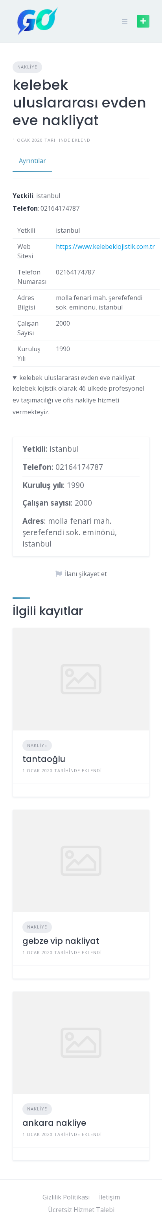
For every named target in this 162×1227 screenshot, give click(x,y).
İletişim (109, 1197)
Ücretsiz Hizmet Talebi (81, 1209)
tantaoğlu (43, 759)
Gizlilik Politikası (66, 1197)
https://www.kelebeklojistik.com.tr (105, 246)
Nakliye (27, 67)
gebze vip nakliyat (60, 941)
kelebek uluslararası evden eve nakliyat (77, 377)
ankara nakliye (54, 1123)
